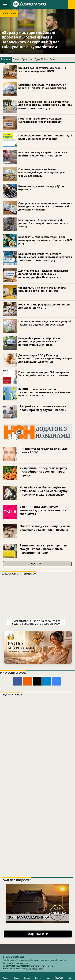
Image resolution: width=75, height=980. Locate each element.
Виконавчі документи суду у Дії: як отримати (41, 188)
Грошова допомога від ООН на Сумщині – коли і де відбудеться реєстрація (44, 323)
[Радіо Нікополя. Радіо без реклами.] (38, 647)
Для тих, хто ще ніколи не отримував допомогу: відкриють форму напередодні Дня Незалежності (43, 274)
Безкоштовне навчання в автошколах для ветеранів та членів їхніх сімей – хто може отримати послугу (45, 105)
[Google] (56, 681)
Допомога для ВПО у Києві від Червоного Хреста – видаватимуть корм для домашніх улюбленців (45, 358)
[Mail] (37, 681)
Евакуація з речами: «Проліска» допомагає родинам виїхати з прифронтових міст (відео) (39, 341)
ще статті (37, 563)
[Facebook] (17, 681)
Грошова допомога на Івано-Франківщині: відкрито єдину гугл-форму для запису (41, 172)
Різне (53, 59)
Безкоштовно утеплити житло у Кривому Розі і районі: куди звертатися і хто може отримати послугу (45, 257)
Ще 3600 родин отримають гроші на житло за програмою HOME (42, 69)
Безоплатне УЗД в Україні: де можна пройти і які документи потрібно (42, 154)
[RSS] (27, 681)
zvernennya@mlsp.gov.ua (42, 965)
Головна (6, 59)
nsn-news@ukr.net (34, 968)
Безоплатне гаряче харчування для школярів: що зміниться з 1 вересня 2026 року (45, 240)
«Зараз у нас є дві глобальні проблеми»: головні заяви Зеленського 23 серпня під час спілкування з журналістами (30, 39)
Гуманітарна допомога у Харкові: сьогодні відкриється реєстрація (40, 120)
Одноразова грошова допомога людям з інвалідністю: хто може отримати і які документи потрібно (45, 206)
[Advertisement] (37, 833)
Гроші (16, 59)
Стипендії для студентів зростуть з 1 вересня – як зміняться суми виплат (42, 86)
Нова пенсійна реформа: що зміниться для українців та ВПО (44, 306)
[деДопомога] (30, 4)
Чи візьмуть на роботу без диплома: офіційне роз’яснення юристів (42, 289)
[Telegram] (46, 681)
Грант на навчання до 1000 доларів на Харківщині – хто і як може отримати (43, 373)
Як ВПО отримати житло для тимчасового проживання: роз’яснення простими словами (44, 392)
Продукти (26, 59)
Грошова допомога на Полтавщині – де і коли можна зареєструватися (45, 137)
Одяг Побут (41, 59)
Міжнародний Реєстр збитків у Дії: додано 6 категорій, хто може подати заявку (43, 223)
